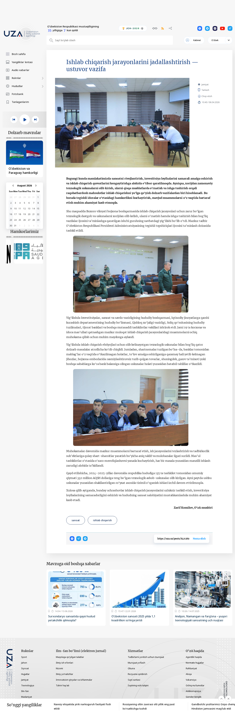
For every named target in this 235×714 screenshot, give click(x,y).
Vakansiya (191, 679)
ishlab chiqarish (102, 520)
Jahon (24, 662)
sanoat (76, 520)
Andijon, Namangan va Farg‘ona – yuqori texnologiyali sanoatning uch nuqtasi (201, 618)
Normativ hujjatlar (195, 662)
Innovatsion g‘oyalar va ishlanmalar (74, 679)
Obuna (131, 668)
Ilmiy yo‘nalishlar (64, 674)
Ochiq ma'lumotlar (195, 685)
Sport (24, 657)
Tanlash (210, 89)
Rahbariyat (191, 668)
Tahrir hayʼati (62, 685)
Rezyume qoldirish (137, 674)
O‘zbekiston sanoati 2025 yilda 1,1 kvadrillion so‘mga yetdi (133, 618)
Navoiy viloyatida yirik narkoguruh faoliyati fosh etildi (82, 706)
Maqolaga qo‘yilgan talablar (70, 657)
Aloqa (189, 674)
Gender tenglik (193, 696)
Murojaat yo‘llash (136, 662)
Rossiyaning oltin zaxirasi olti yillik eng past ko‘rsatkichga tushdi (149, 706)
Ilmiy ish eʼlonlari (64, 662)
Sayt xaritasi (134, 679)
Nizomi (59, 668)
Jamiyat (205, 84)
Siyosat (25, 668)
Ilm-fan (25, 691)
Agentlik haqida (194, 657)
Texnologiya (27, 685)
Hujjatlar (25, 674)
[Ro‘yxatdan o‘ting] (49, 611)
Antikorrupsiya (193, 691)
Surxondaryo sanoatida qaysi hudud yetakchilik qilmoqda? (71, 618)
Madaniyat (26, 696)
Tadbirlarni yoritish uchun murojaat (146, 657)
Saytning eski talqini (138, 685)
